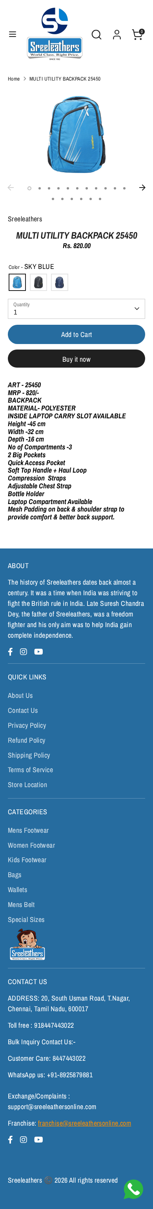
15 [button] (81, 199)
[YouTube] (38, 651)
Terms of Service (30, 770)
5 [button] (68, 188)
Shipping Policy (29, 755)
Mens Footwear (28, 830)
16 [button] (90, 199)
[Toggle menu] (12, 34)
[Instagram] (24, 651)
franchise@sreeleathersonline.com (84, 1123)
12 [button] (53, 199)
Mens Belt (21, 904)
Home (14, 78)
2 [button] (39, 188)
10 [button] (115, 188)
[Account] (117, 32)
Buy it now (76, 359)
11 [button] (124, 188)
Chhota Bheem (26, 944)
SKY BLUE (17, 282)
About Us (20, 695)
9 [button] (105, 188)
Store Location (27, 784)
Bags (15, 875)
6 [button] (77, 188)
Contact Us (23, 710)
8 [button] (96, 188)
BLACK (38, 282)
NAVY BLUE (59, 282)
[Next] (142, 187)
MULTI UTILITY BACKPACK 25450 (65, 78)
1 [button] (29, 188)
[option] (76, 134)
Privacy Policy (27, 725)
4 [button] (58, 188)
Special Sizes (26, 919)
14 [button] (72, 199)
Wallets (17, 889)
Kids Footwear (27, 860)
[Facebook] (11, 651)
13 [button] (62, 199)
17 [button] (100, 199)
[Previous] (10, 187)
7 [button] (87, 188)
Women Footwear (31, 845)
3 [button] (49, 188)
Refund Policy (27, 740)
